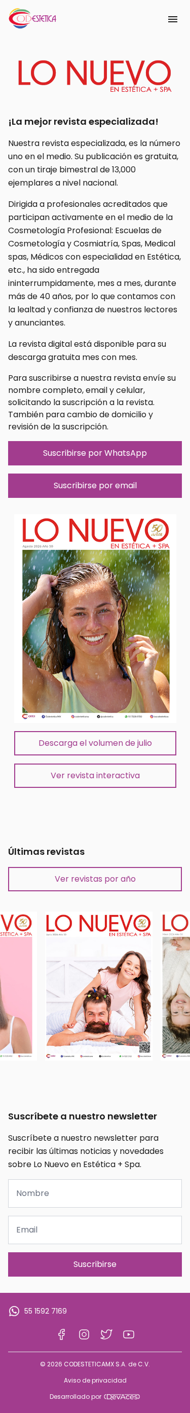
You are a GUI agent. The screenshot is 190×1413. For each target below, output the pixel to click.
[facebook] (62, 1334)
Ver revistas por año (95, 879)
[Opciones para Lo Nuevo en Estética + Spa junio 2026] (99, 986)
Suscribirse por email (95, 485)
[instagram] (84, 1334)
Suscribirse (95, 1264)
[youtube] (129, 1334)
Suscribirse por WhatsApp (95, 453)
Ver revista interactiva (95, 775)
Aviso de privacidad (95, 1380)
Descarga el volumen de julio (95, 743)
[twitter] (106, 1334)
